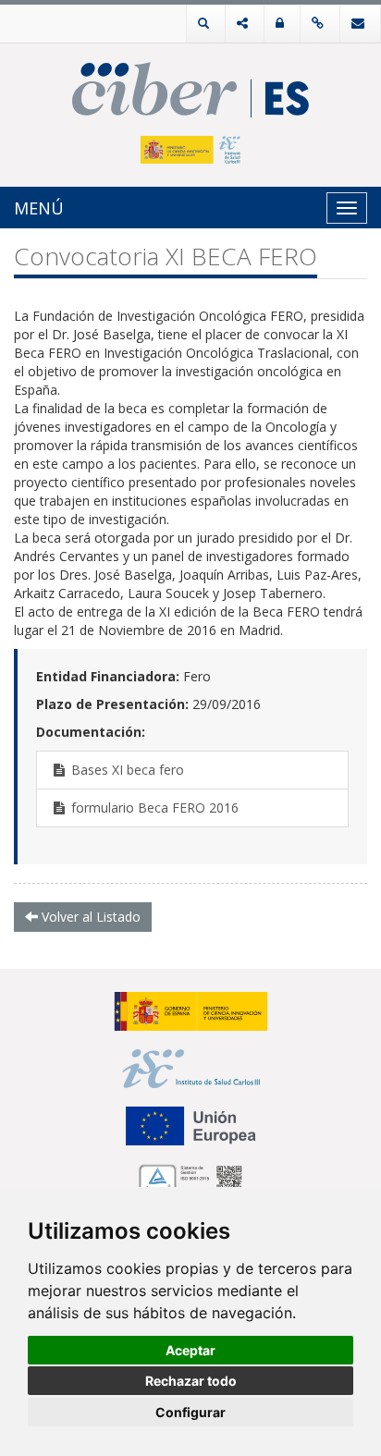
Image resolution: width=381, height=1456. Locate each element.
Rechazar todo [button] (191, 1381)
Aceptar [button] (190, 1350)
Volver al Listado (89, 916)
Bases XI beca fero (126, 769)
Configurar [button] (190, 1412)
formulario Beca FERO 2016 (153, 807)
